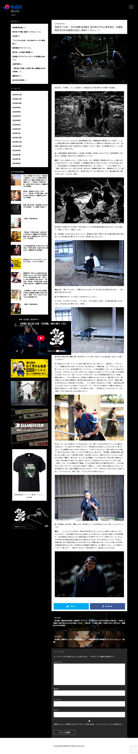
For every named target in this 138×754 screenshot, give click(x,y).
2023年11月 (16, 94)
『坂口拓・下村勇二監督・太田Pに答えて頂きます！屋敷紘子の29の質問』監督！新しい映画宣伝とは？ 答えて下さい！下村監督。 (35, 235)
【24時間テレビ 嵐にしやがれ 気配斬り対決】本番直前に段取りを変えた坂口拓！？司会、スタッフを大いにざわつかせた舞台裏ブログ (35, 294)
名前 (56, 689)
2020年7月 (16, 116)
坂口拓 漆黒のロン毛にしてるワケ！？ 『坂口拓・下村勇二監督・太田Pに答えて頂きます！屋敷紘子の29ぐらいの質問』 (35, 194)
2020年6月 (16, 120)
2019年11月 (16, 142)
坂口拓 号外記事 (18, 80)
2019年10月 (16, 146)
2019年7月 (16, 159)
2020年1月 (16, 133)
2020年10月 (16, 103)
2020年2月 (16, 129)
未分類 (14, 36)
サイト (56, 710)
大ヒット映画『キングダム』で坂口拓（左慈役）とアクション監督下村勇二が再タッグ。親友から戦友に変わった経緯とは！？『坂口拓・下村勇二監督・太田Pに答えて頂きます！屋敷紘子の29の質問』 (35, 181)
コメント (58, 662)
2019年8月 (16, 155)
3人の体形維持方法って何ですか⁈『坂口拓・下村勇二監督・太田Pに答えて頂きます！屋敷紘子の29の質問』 (35, 248)
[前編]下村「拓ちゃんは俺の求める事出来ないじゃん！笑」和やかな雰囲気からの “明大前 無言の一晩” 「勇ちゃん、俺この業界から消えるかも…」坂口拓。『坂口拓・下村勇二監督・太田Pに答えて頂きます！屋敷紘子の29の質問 (35, 279)
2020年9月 (16, 107)
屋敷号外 (15, 76)
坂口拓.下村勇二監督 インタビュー (24, 32)
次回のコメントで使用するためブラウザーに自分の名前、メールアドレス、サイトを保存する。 (88, 724)
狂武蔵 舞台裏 (17, 27)
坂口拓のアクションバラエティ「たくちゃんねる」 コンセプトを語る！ (35, 260)
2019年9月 (16, 150)
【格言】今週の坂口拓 (30, 219)
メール (57, 699)
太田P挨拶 (16, 64)
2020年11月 (16, 99)
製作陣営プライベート (20, 48)
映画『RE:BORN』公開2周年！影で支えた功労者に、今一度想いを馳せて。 (35, 206)
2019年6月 (16, 163)
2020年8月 (16, 112)
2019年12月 (16, 137)
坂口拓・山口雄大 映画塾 (21, 52)
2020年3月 (16, 125)
